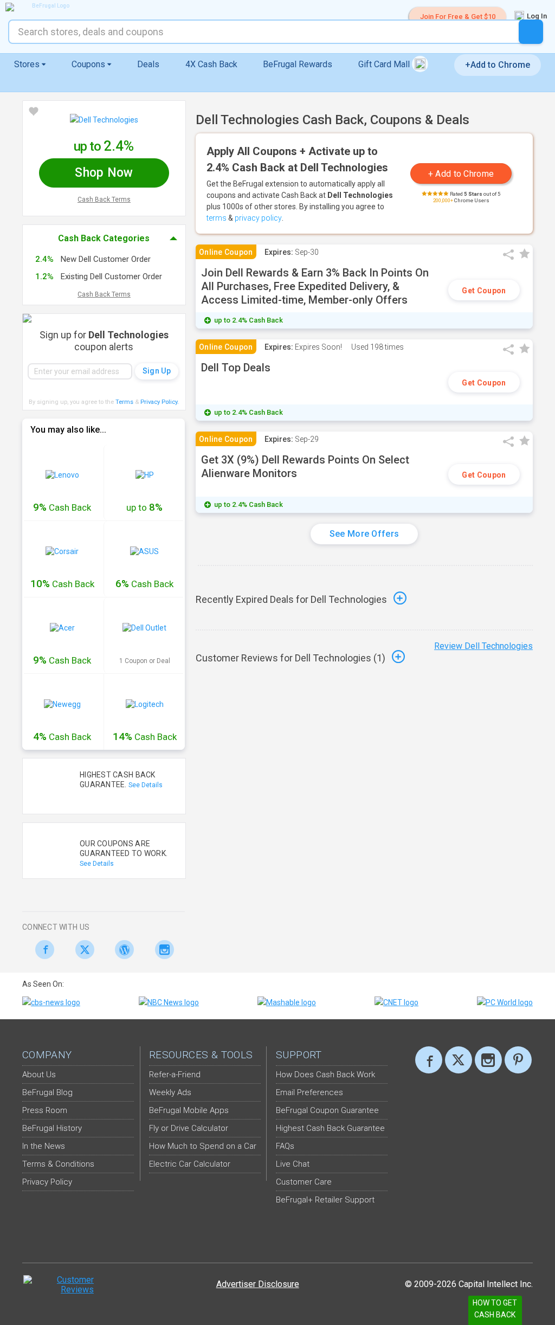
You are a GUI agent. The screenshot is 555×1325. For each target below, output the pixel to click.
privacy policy (258, 218)
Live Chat (292, 1164)
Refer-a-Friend (175, 1074)
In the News (43, 1146)
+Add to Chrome (497, 65)
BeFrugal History (52, 1128)
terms (216, 218)
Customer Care (304, 1182)
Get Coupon (484, 290)
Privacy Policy (159, 402)
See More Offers (364, 534)
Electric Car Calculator (189, 1164)
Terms (124, 402)
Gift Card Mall (385, 64)
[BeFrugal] (46, 7)
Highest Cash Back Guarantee (330, 1128)
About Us (39, 1074)
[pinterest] (518, 1059)
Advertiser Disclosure (257, 1284)
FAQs (285, 1146)
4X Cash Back (211, 64)
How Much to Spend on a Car (202, 1146)
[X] (458, 1059)
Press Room (44, 1110)
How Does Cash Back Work (325, 1074)
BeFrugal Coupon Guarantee (327, 1110)
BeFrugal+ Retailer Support (325, 1200)
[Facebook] (42, 949)
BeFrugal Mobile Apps (189, 1110)
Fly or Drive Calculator (188, 1128)
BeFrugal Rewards (297, 64)
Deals (148, 64)
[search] (531, 32)
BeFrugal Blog (47, 1092)
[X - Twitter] (82, 949)
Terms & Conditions (58, 1164)
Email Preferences (309, 1092)
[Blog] (121, 949)
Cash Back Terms (104, 199)
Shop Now (104, 172)
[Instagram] (161, 949)
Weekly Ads (170, 1092)
